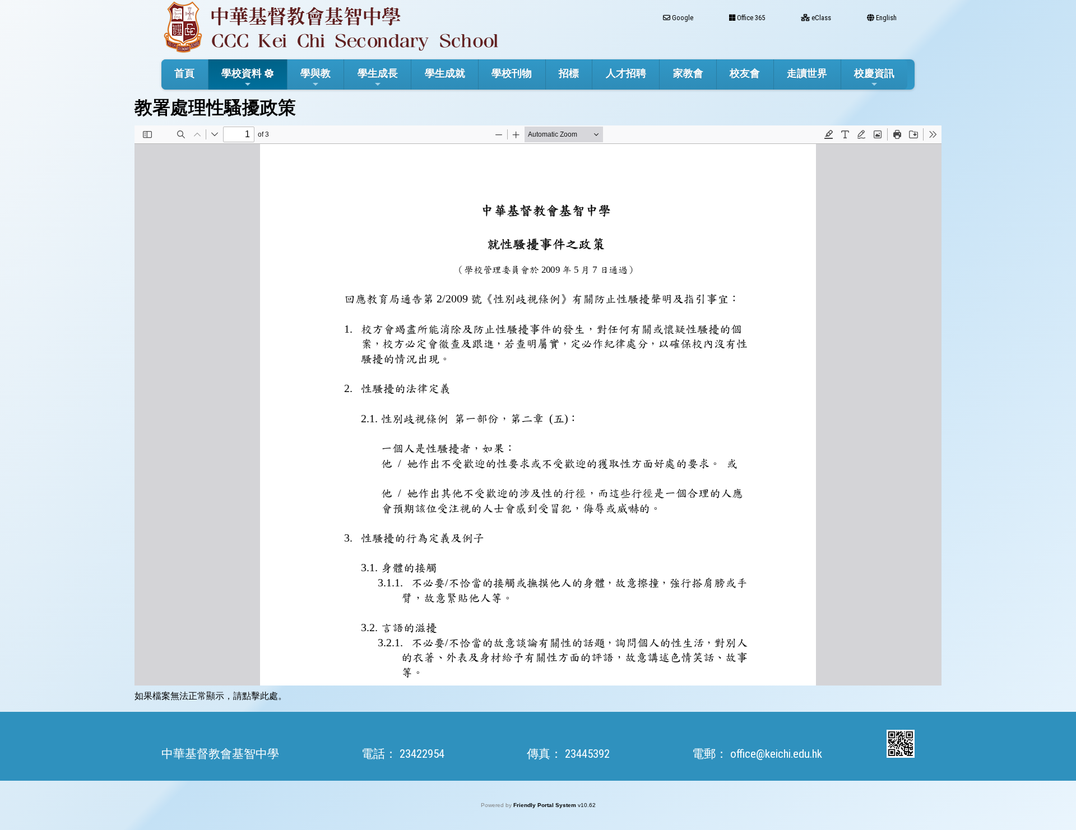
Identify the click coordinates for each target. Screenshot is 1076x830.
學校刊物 (511, 73)
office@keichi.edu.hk (776, 754)
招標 (569, 73)
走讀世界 (807, 73)
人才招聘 (626, 73)
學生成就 (445, 73)
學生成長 (378, 73)
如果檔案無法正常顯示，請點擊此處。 (210, 696)
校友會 (745, 73)
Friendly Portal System (545, 805)
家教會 (688, 73)
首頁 (184, 73)
